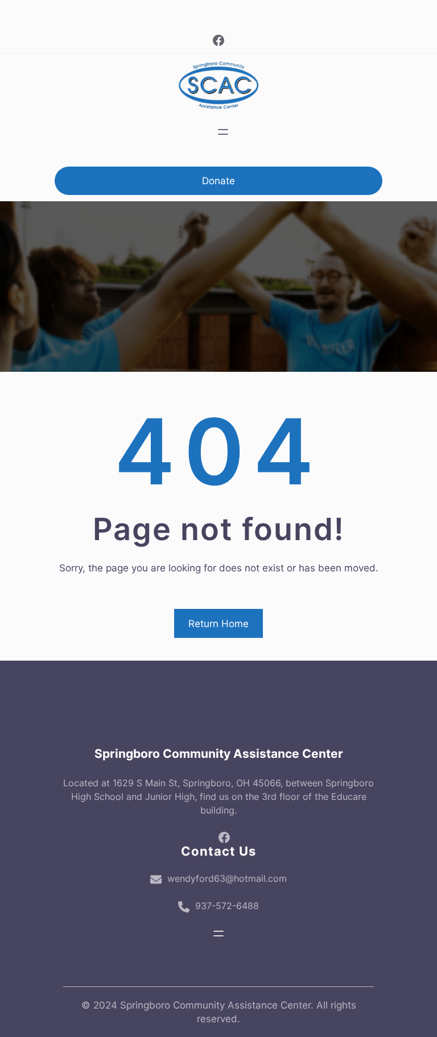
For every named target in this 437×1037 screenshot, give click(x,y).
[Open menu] (223, 132)
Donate (218, 180)
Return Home (218, 623)
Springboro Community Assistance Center (218, 753)
